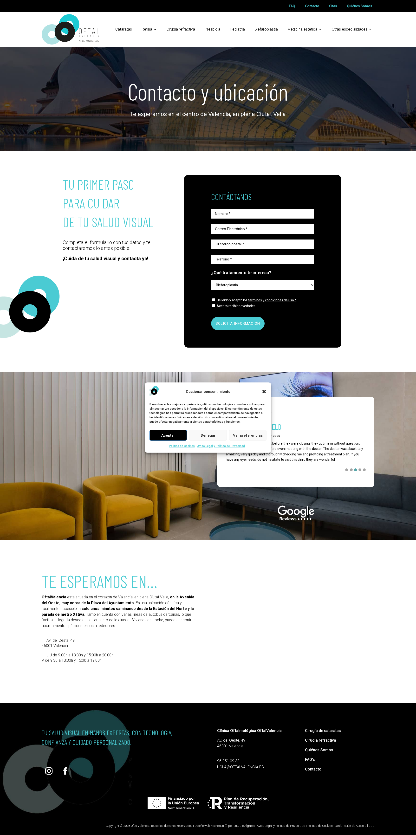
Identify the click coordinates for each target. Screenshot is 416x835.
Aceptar (168, 435)
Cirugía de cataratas (323, 730)
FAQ (292, 6)
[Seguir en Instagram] (49, 771)
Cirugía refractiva (181, 29)
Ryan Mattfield (260, 426)
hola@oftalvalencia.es (240, 767)
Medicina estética (302, 29)
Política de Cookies (182, 446)
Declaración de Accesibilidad (354, 826)
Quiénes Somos (359, 6)
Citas (333, 6)
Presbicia (212, 29)
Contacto (312, 6)
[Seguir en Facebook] (65, 771)
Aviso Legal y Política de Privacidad (221, 446)
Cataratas (123, 29)
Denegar (208, 435)
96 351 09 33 (228, 761)
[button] (264, 391)
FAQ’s (310, 759)
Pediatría (237, 29)
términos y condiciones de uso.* (272, 300)
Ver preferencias (248, 435)
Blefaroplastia (266, 29)
